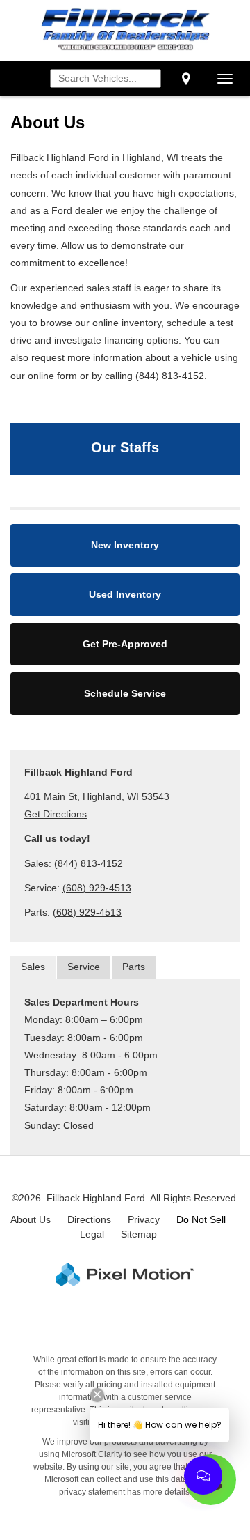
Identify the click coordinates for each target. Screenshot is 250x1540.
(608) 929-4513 (96, 887)
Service (83, 966)
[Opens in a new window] (185, 78)
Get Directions (55, 813)
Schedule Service (125, 693)
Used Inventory (125, 594)
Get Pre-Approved (125, 643)
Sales (33, 966)
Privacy (144, 1219)
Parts (133, 966)
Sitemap (139, 1234)
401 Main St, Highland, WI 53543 (96, 796)
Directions (89, 1219)
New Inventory (125, 544)
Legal (92, 1234)
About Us (30, 1219)
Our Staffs (125, 447)
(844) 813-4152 (88, 863)
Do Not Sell (201, 1219)
